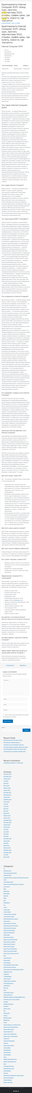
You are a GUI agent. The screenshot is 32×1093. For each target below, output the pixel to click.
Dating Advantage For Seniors (11, 918)
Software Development (9, 1040)
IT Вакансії (6, 974)
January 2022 (7, 790)
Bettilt (5, 898)
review (5, 1022)
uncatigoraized (7, 1054)
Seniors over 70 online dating (11, 1036)
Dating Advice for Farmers (10, 923)
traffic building (7, 1047)
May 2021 (6, 808)
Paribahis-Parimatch (8, 1004)
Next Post (23, 665)
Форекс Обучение (8, 1082)
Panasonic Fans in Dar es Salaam (12, 999)
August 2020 (7, 827)
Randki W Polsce (8, 1017)
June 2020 (6, 831)
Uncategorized (7, 1052)
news (5, 990)
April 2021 (6, 811)
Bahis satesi (6, 891)
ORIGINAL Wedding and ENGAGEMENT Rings (14, 997)
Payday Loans (7, 1008)
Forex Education (7, 958)
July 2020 (6, 829)
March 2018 (6, 857)
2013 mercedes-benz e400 (10, 873)
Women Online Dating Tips (10, 1061)
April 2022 (6, 783)
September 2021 (7, 799)
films (5, 955)
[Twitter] (14, 1091)
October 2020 (7, 824)
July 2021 (6, 804)
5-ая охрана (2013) (8, 882)
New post (6, 987)
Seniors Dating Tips (8, 1031)
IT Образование (7, 976)
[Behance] (18, 1091)
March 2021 (6, 813)
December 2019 (7, 838)
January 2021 (7, 817)
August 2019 (7, 841)
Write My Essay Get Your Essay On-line (13, 740)
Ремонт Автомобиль (9, 1077)
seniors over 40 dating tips (10, 1034)
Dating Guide (7, 935)
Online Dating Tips (8, 994)
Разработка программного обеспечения (14, 1075)
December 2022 (7, 774)
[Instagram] (16, 1091)
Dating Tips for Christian (9, 941)
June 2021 (6, 806)
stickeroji (6, 1043)
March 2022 (6, 785)
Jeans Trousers (7, 978)
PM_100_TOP (7, 1013)
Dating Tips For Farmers (9, 944)
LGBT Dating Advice (8, 983)
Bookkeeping (7, 902)
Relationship (6, 1020)
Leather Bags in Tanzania (10, 981)
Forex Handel (7, 960)
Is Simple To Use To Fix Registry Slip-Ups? (14, 744)
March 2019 (6, 845)
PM (4, 1011)
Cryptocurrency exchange (10, 914)
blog (5, 900)
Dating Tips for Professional (10, 948)
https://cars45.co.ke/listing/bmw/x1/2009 (13, 969)
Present (5, 1015)
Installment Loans (8, 971)
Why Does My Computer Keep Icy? (12, 742)
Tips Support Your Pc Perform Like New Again (15, 751)
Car (4, 905)
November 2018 (7, 852)
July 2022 (6, 781)
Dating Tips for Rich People (10, 951)
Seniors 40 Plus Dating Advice (11, 1027)
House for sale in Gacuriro (10, 967)
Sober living (6, 1038)
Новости (6, 1073)
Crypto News (7, 909)
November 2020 (7, 822)
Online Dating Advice (9, 992)
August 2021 (7, 801)
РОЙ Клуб (17, 600)
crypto (13, 23)
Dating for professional (9, 932)
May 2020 (6, 834)
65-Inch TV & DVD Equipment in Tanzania (14, 884)
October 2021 (7, 797)
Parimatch (6, 1006)
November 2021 (7, 794)
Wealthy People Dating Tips (10, 1059)
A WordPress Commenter (10, 762)
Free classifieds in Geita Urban (11, 964)
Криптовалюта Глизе (9, 1068)
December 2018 (7, 850)
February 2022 (7, 788)
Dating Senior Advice (9, 937)
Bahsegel (6, 895)
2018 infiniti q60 (7, 875)
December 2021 (7, 792)
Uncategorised (7, 1050)
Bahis (5, 889)
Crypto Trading (7, 911)
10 (4, 868)
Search (3, 727)
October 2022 (7, 778)
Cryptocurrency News (9, 916)
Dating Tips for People (9, 946)
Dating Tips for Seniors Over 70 (11, 953)
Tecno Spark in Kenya (9, 1045)
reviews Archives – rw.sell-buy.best (12, 1024)
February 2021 (7, 815)
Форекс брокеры (8, 1080)
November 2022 (7, 776)
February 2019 (7, 847)
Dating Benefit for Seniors (10, 928)
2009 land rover (7, 870)
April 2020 (6, 836)
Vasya (5, 1057)
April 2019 (6, 843)
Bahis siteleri (7, 893)
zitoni (5, 1063)
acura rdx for (7, 886)
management (7, 985)
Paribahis (6, 1001)
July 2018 (6, 854)
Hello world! (20, 762)
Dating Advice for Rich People (11, 925)
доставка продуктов (9, 1066)
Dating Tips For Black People (10, 939)
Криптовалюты (7, 1070)
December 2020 (7, 820)
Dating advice (7, 921)
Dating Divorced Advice (9, 930)
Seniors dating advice (9, 1029)
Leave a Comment (6, 23)
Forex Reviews (7, 962)
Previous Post (10, 665)
